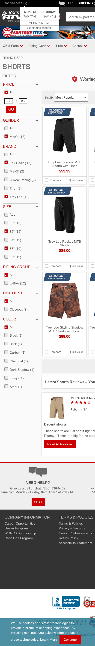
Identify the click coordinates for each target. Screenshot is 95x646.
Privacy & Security (72, 528)
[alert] (39, 19)
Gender (11, 120)
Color (9, 319)
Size (7, 207)
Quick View (76, 180)
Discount (13, 293)
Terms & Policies (71, 523)
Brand (9, 146)
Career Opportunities (20, 523)
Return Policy (68, 538)
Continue (70, 639)
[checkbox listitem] (9, 93)
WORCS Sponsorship (20, 533)
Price (9, 84)
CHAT (38, 502)
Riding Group (16, 267)
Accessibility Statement (75, 543)
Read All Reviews (59, 444)
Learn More (48, 639)
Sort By (49, 97)
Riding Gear (13, 58)
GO (11, 109)
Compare (55, 180)
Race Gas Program (19, 538)
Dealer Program (16, 528)
